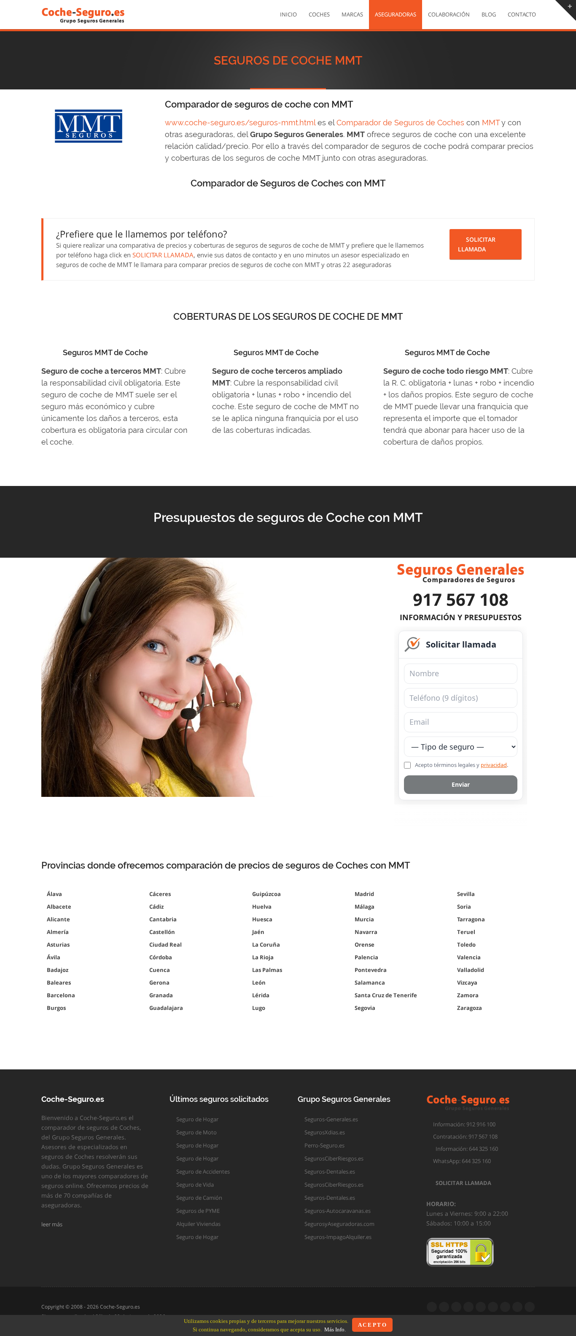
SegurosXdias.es (324, 1132)
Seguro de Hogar (196, 1119)
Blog (489, 14)
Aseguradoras (395, 14)
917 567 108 (461, 599)
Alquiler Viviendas (198, 1224)
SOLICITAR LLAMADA (163, 255)
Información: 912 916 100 (463, 1124)
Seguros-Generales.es (330, 1119)
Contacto (522, 14)
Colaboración (449, 14)
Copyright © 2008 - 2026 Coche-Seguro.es (90, 1306)
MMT (491, 122)
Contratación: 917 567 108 (464, 1136)
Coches (319, 14)
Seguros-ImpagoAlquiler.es (337, 1237)
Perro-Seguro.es (324, 1145)
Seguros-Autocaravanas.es (337, 1211)
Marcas (352, 14)
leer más (52, 1224)
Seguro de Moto (196, 1132)
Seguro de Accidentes (202, 1171)
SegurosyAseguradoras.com (338, 1224)
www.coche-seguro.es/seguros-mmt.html (240, 122)
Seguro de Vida (194, 1184)
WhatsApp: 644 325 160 (461, 1161)
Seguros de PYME (197, 1211)
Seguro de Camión (198, 1197)
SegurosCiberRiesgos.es (333, 1158)
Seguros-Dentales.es (329, 1171)
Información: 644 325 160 (464, 1148)
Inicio (288, 14)
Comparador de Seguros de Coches (400, 122)
